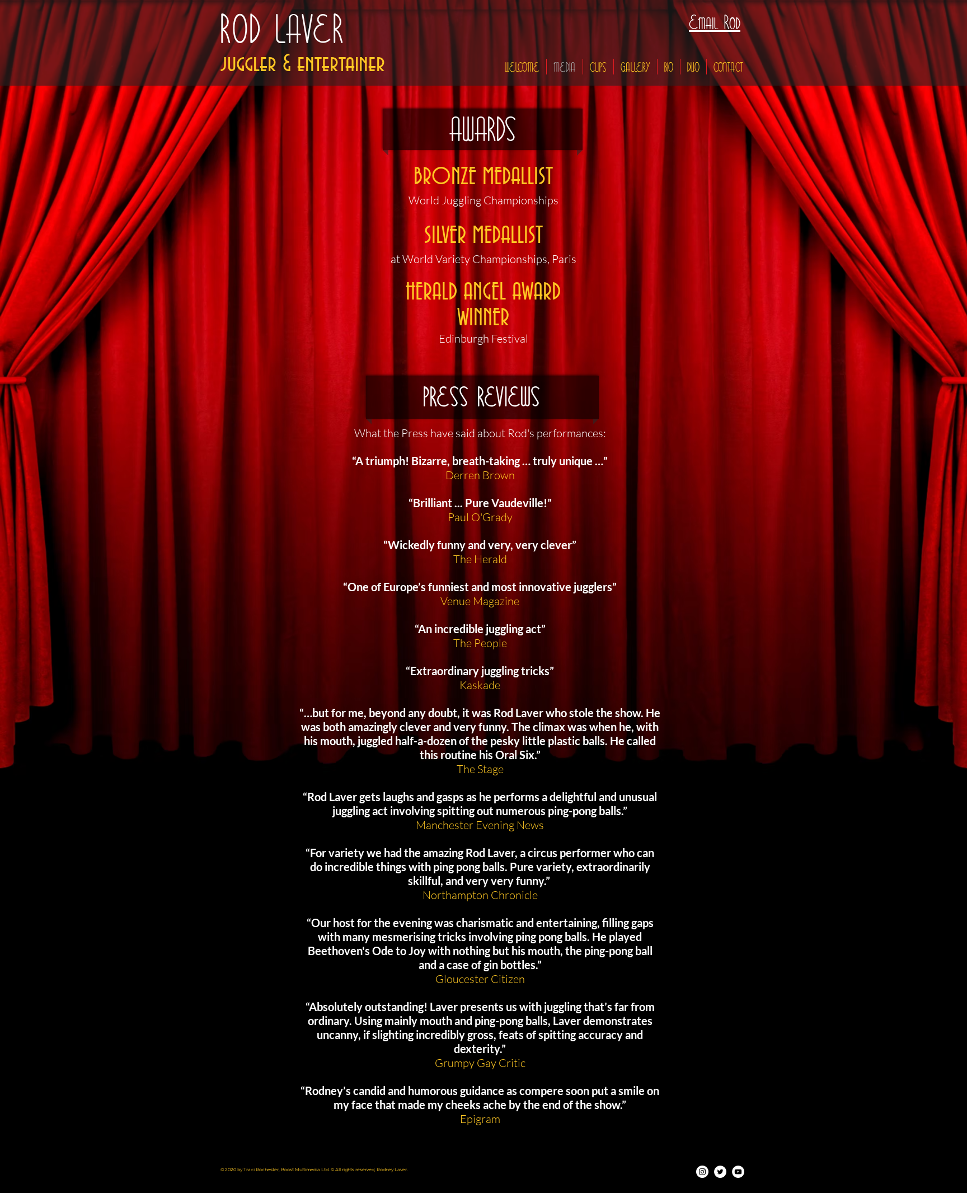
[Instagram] (702, 1172)
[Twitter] (720, 1172)
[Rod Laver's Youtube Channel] (738, 1172)
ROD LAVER (283, 30)
